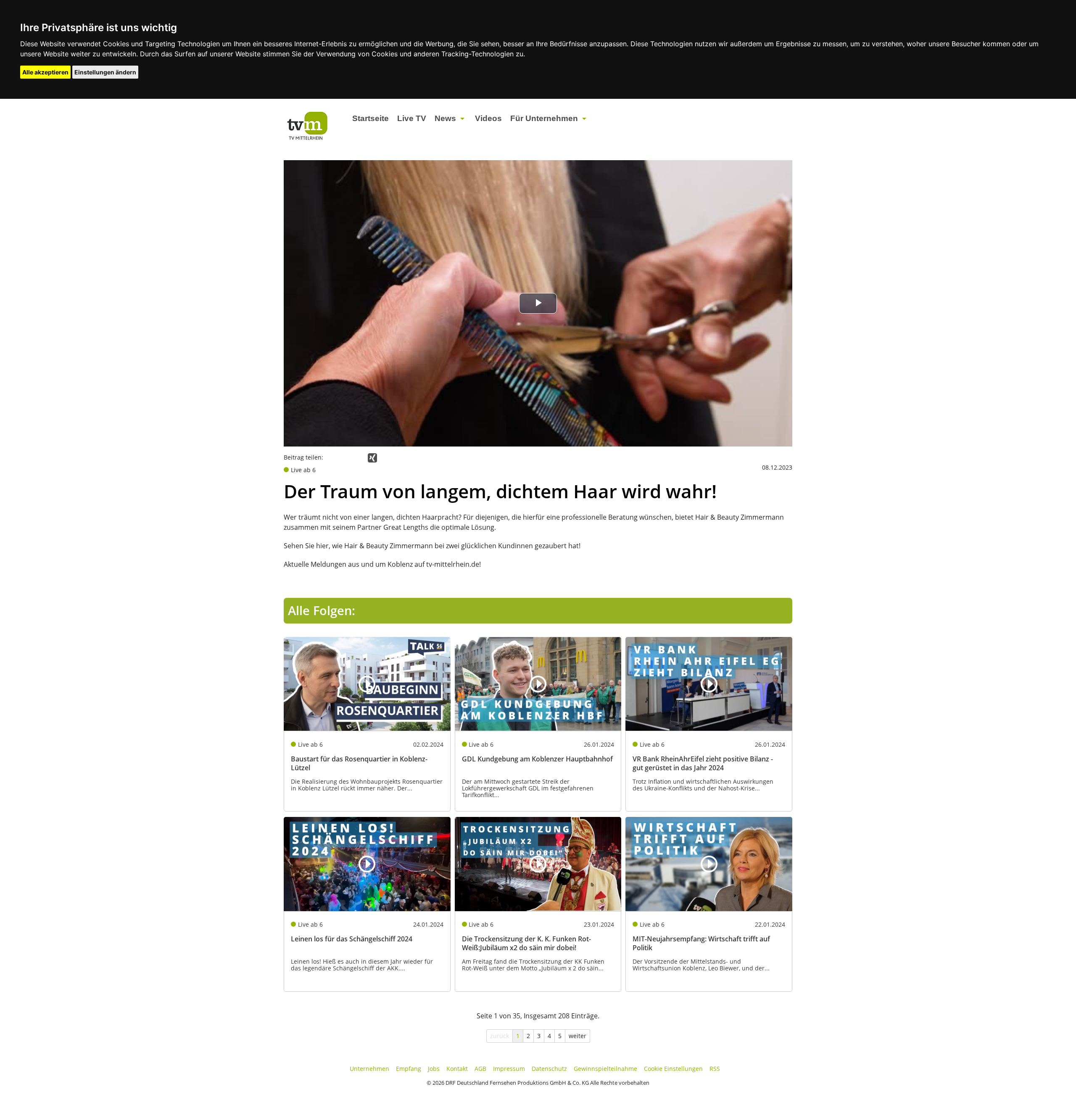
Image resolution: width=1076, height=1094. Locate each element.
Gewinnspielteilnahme (605, 1069)
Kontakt (457, 1069)
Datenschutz (549, 1069)
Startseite (370, 118)
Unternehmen (369, 1069)
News (445, 118)
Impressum (509, 1069)
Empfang (408, 1069)
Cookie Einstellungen (673, 1069)
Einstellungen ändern (105, 72)
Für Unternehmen (544, 118)
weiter (577, 1036)
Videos (488, 118)
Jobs (434, 1069)
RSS (714, 1069)
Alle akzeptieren (45, 72)
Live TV (411, 118)
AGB (480, 1069)
